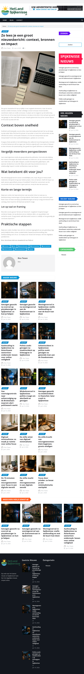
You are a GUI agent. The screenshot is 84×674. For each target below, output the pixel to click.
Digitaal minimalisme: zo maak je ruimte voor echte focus (8, 440)
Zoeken (64, 33)
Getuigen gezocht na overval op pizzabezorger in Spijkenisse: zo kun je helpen (9, 309)
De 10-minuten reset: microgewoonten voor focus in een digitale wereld (9, 482)
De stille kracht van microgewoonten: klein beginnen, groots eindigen (46, 441)
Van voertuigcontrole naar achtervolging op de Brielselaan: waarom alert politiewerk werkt (9, 398)
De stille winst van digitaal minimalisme (26, 439)
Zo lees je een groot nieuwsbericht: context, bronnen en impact (26, 26)
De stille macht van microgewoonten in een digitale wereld (27, 482)
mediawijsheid (21, 249)
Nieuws (63, 255)
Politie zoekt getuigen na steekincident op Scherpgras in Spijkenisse (27, 350)
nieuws (31, 249)
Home (5, 20)
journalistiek (46, 246)
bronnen (6, 246)
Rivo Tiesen (7, 48)
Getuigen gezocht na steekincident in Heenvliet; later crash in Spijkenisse (46, 396)
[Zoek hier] (82, 20)
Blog (12, 20)
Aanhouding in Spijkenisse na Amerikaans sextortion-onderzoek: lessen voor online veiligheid (9, 352)
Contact (19, 20)
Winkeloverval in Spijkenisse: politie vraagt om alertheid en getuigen (27, 396)
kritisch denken (8, 249)
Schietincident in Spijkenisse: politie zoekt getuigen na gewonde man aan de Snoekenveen (46, 351)
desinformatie (24, 246)
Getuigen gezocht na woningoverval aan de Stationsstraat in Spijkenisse (31, 532)
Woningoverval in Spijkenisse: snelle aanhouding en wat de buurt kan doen (46, 309)
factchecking (35, 246)
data (14, 246)
